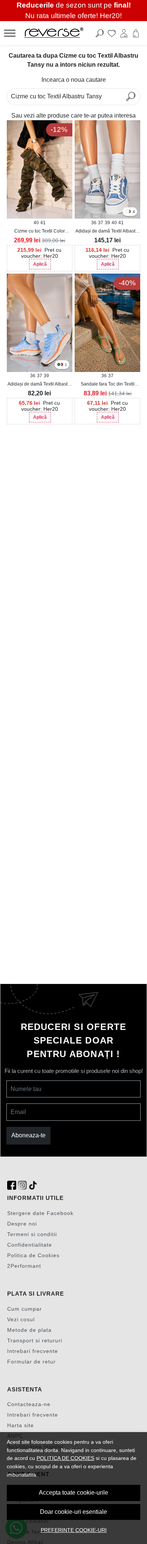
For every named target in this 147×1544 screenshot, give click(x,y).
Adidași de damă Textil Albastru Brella (40, 384)
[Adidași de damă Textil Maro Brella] (61, 365)
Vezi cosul (21, 1319)
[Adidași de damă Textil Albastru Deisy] (107, 169)
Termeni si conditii (32, 1234)
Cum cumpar (24, 1309)
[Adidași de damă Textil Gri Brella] (59, 365)
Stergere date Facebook (40, 1213)
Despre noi (22, 1224)
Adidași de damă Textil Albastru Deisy (107, 231)
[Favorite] (112, 33)
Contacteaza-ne (29, 1404)
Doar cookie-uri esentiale (73, 1512)
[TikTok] (32, 1185)
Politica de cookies (65, 1458)
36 (93, 222)
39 (107, 222)
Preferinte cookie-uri (74, 1530)
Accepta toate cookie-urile (73, 1492)
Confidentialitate (29, 1245)
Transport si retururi (34, 1340)
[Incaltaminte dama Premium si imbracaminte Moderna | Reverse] (61, 33)
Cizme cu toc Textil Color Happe (39, 231)
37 (100, 222)
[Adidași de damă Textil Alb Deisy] (127, 212)
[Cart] (136, 33)
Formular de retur (31, 1362)
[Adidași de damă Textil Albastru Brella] (39, 323)
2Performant (24, 1266)
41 (43, 222)
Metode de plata (29, 1330)
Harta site (20, 1425)
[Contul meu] (124, 33)
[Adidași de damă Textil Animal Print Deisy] (129, 212)
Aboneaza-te (28, 1135)
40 (36, 222)
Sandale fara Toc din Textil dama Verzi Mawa (108, 384)
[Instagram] (22, 1185)
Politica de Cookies (33, 1255)
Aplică (40, 264)
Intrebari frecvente (32, 1351)
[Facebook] (11, 1185)
